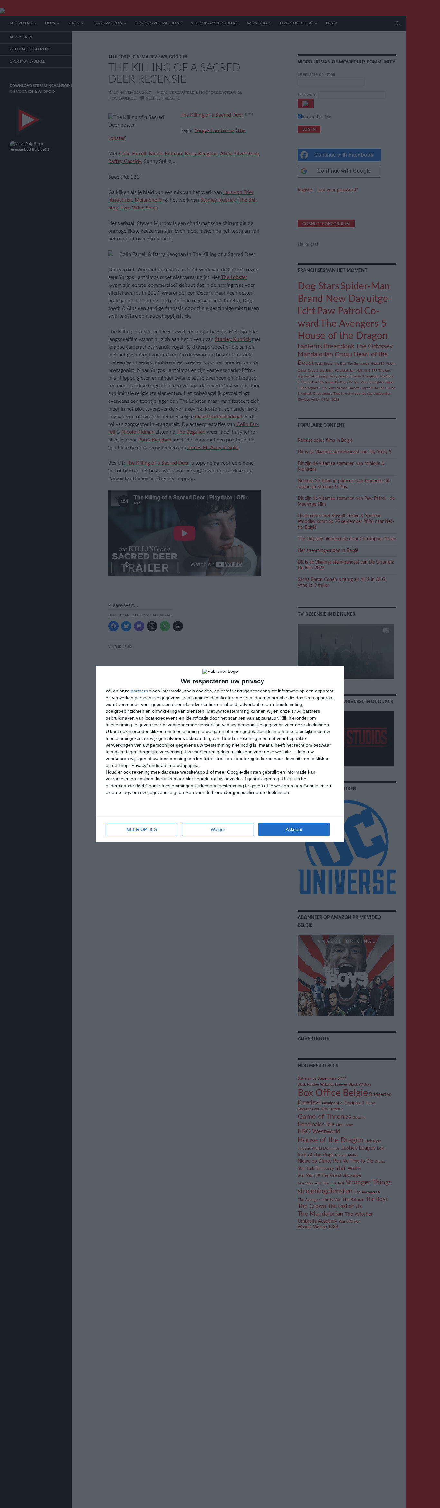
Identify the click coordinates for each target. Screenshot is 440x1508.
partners (139, 691)
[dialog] (220, 754)
